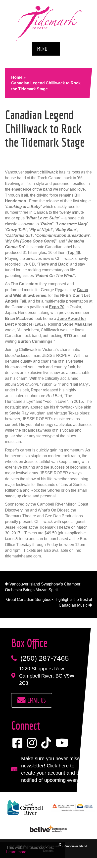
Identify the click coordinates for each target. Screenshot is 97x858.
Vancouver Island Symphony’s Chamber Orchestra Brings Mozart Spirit (42, 587)
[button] (46, 49)
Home (16, 77)
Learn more (16, 852)
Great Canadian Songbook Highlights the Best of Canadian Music (49, 602)
